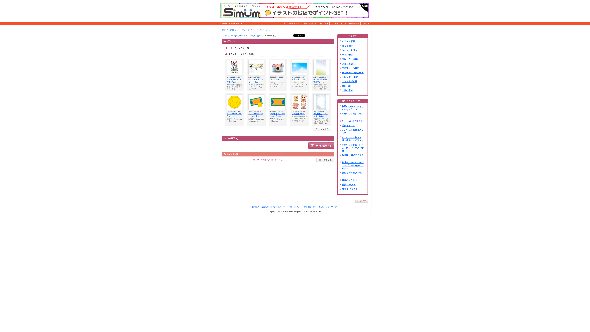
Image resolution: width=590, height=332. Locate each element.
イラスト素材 (348, 41)
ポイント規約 (275, 207)
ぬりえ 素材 (347, 46)
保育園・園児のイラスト (353, 156)
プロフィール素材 (350, 68)
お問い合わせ (318, 207)
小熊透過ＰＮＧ (298, 114)
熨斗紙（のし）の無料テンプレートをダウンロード (353, 165)
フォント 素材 (349, 63)
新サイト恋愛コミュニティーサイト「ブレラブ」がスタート (249, 30)
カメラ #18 (274, 79)
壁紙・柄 (346, 86)
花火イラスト (348, 125)
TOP (305, 23)
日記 (326, 23)
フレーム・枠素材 (350, 59)
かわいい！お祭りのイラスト (353, 131)
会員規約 (265, 207)
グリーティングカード (353, 72)
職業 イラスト (349, 184)
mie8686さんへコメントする (270, 160)
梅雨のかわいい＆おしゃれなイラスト (353, 108)
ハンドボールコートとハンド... (255, 115)
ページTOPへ (361, 201)
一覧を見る (323, 129)
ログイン (365, 23)
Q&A (321, 23)
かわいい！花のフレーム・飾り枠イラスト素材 (353, 148)
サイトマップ (331, 207)
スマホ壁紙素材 (349, 81)
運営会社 (307, 207)
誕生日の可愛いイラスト (353, 174)
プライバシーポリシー (292, 207)
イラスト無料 (255, 36)
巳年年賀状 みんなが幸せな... (234, 80)
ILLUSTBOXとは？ (338, 23)
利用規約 (255, 207)
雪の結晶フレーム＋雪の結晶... (320, 115)
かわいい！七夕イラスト (353, 115)
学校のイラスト (349, 180)
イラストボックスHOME (234, 36)
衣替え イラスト (350, 189)
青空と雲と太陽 (298, 79)
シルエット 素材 (350, 50)
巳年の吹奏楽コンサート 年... (255, 80)
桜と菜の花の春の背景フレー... (320, 80)
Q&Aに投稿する (323, 145)
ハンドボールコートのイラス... (277, 115)
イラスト (313, 23)
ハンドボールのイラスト (234, 115)
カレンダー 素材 (350, 77)
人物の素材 (347, 90)
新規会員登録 (353, 23)
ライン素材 (347, 54)
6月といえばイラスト (352, 121)
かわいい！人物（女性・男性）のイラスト (353, 139)
